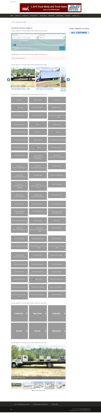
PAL (11, 409)
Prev (13, 385)
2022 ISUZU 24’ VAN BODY (45, 89)
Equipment (25, 40)
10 (44, 390)
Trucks (20, 40)
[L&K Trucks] (50, 12)
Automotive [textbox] (15, 35)
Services (67, 15)
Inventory (51, 15)
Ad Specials (60, 15)
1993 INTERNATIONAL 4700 (20, 89)
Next (64, 385)
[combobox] (26, 35)
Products (25, 15)
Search (62, 48)
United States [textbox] (42, 35)
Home (11, 15)
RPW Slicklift (34, 15)
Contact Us (75, 15)
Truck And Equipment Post (85, 409)
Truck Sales (43, 15)
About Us (18, 15)
